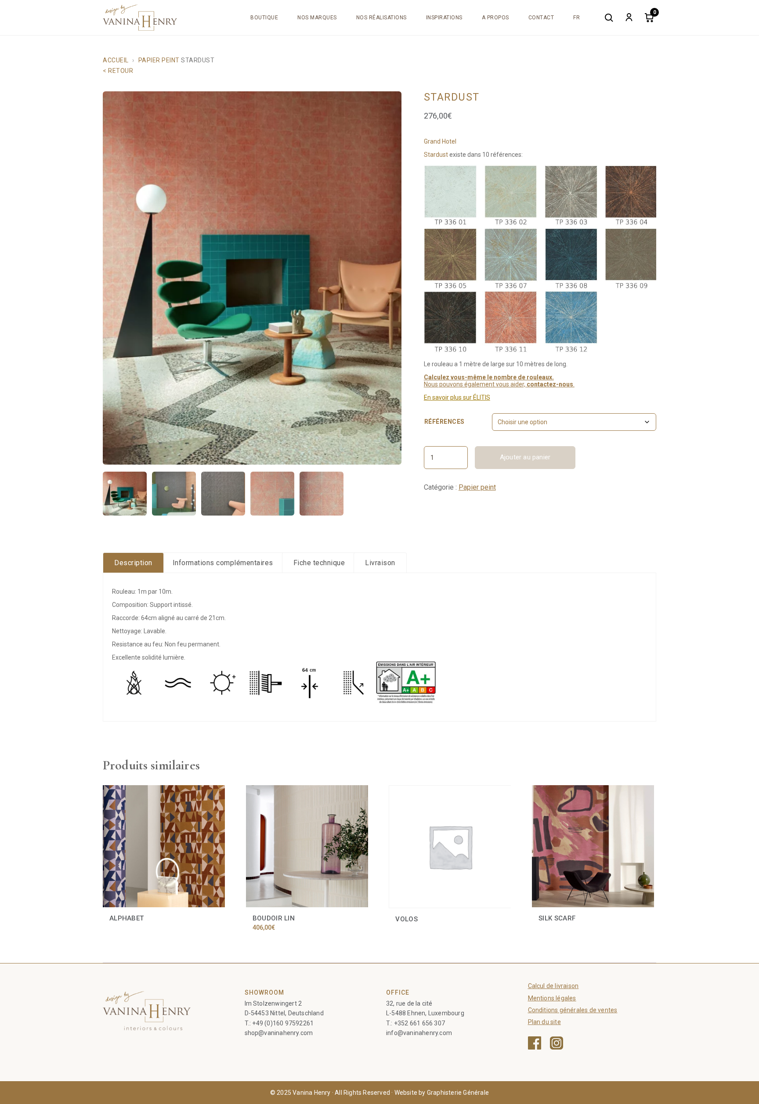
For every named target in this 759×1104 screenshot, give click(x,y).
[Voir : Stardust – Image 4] (272, 494)
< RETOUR (118, 71)
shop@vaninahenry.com (279, 1032)
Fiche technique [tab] (319, 563)
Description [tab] (133, 563)
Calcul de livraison (553, 985)
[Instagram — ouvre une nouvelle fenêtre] (556, 1043)
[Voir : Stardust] (125, 494)
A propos (495, 17)
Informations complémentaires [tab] (223, 563)
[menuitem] (576, 17)
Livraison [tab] (380, 563)
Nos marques (317, 17)
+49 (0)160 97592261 (283, 1023)
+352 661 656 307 (419, 1023)
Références (444, 421)
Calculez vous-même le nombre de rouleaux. (489, 377)
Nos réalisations (381, 17)
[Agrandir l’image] (252, 278)
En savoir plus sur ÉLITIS (457, 397)
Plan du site (544, 1021)
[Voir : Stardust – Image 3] (223, 494)
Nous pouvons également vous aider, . (499, 384)
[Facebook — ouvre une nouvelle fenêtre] (534, 1043)
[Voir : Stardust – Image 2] (174, 494)
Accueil (116, 60)
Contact (541, 17)
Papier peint (159, 60)
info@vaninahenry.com (419, 1032)
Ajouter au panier (525, 457)
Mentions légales (552, 998)
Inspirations (444, 17)
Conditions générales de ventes (573, 1010)
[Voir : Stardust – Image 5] (321, 494)
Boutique (264, 17)
